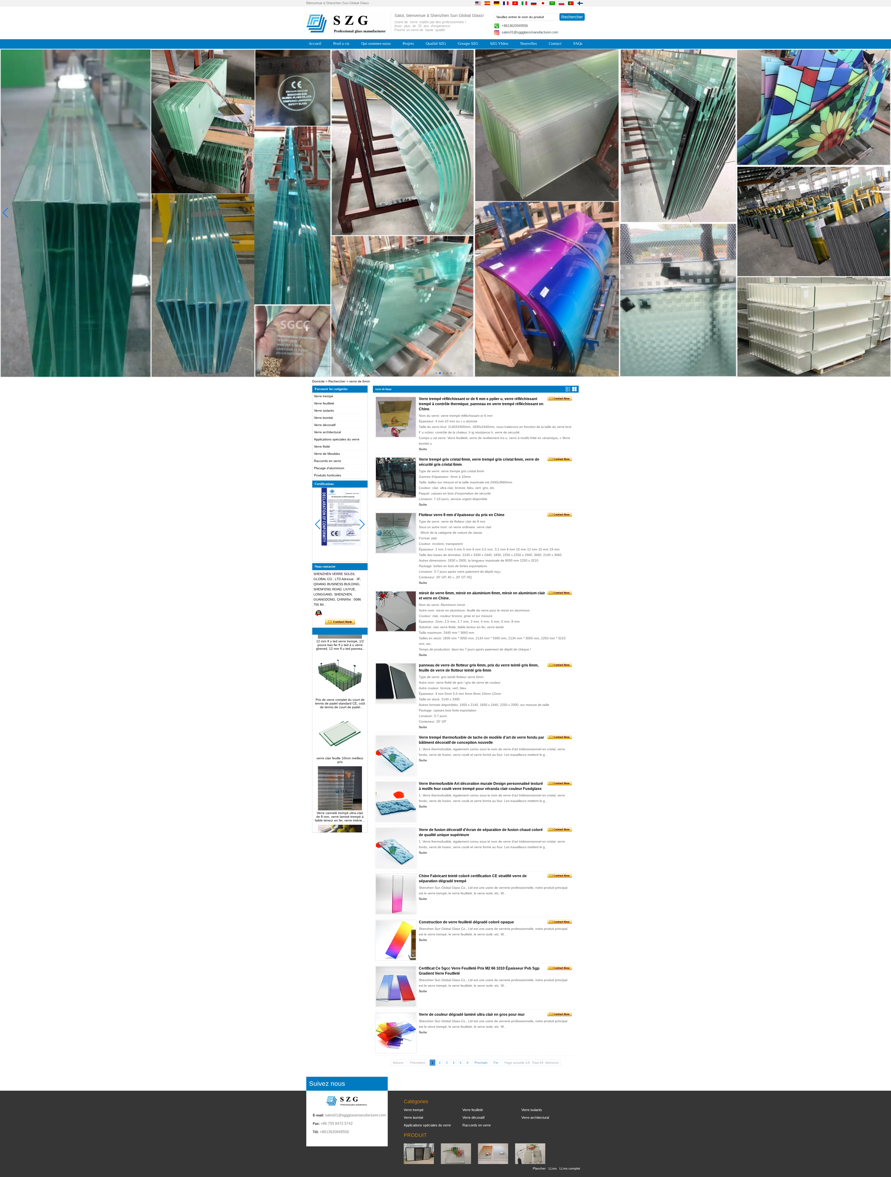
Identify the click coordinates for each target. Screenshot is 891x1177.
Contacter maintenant (340, 622)
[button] (436, 373)
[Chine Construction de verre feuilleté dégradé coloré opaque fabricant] (396, 940)
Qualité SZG (436, 43)
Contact (555, 43)
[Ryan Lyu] (318, 613)
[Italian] (524, 3)
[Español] (487, 3)
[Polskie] (561, 3)
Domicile (318, 381)
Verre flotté (322, 446)
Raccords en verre (327, 461)
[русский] (533, 3)
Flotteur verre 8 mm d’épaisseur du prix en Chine (461, 515)
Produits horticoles (327, 475)
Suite (423, 449)
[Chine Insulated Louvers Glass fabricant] (419, 1163)
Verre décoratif (325, 425)
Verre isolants (324, 410)
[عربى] (552, 3)
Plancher (539, 1168)
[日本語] (543, 3)
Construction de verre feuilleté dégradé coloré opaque (466, 922)
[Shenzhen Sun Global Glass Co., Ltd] (346, 32)
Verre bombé (323, 418)
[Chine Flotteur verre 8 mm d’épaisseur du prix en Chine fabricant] (396, 533)
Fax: (316, 1123)
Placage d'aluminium (329, 468)
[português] (571, 3)
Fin (496, 1062)
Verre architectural (327, 432)
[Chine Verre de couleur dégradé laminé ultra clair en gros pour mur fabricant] (396, 1033)
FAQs (577, 43)
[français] (506, 3)
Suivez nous (327, 1083)
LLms (553, 1168)
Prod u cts (341, 43)
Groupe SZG (468, 43)
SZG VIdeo (499, 43)
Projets (408, 43)
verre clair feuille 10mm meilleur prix (339, 715)
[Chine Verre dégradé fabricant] (493, 1163)
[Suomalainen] (580, 3)
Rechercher (336, 381)
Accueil (315, 43)
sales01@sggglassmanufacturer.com (530, 32)
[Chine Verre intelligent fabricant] (530, 1163)
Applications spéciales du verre (336, 439)
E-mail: (318, 1115)
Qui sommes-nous (376, 43)
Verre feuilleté (324, 403)
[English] (478, 3)
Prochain (481, 1062)
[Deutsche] (496, 3)
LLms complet (569, 1168)
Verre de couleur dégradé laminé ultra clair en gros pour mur (472, 1014)
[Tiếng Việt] (515, 3)
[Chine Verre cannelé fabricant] (456, 1163)
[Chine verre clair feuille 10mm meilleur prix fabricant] (340, 709)
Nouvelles (528, 43)
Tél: (316, 1132)
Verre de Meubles (327, 454)
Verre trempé (323, 396)
